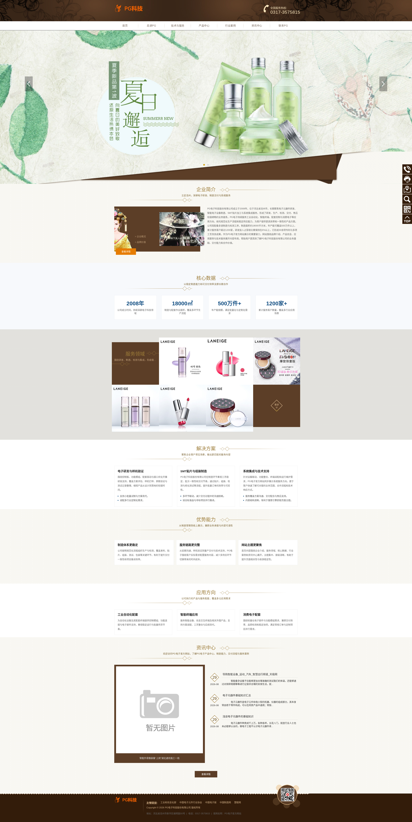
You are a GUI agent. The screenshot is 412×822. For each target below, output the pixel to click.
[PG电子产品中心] (206, 107)
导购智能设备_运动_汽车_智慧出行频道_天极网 (250, 674)
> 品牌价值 (140, 242)
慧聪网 (237, 802)
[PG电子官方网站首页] (131, 8)
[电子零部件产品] (229, 408)
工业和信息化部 (168, 802)
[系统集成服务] (276, 361)
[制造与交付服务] (229, 361)
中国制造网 (225, 802)
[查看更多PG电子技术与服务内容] (277, 405)
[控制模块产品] (182, 408)
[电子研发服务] (182, 361)
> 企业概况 (140, 236)
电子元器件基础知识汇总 (237, 695)
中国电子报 (210, 802)
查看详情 (126, 251)
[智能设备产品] (135, 408)
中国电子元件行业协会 (190, 802)
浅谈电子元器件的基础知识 (238, 716)
